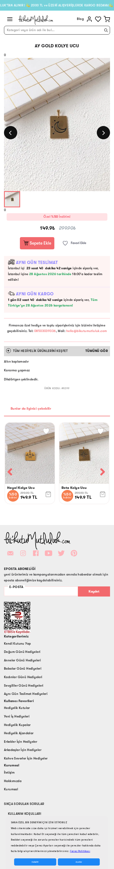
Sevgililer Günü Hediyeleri (23, 685)
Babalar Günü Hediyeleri (22, 668)
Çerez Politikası (80, 851)
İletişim (9, 772)
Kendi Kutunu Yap (17, 643)
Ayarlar (79, 862)
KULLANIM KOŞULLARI (24, 814)
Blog (80, 19)
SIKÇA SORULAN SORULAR (24, 804)
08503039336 (45, 331)
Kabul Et (35, 862)
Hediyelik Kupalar (17, 725)
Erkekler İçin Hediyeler (20, 742)
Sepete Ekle (40, 243)
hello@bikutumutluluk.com (86, 331)
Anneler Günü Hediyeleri (22, 660)
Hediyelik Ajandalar (19, 733)
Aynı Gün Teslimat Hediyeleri (25, 694)
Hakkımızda (12, 781)
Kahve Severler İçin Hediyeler (26, 758)
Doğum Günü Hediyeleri (22, 652)
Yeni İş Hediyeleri (16, 716)
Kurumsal (11, 789)
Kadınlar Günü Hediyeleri (23, 677)
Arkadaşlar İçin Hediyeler (22, 750)
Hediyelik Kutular (17, 708)
